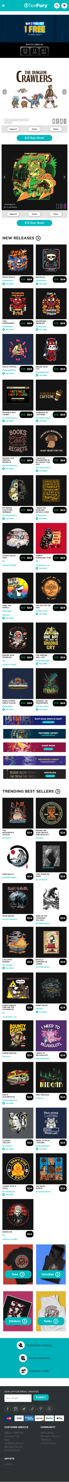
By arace (6, 1056)
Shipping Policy (14, 1443)
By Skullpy (7, 706)
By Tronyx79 (41, 880)
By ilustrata (7, 281)
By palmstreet (42, 372)
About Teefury (14, 1433)
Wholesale (11, 1450)
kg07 (9, 122)
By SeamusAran (43, 1192)
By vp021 (6, 838)
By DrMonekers (9, 878)
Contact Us (11, 1436)
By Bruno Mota (9, 370)
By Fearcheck (42, 706)
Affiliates (47, 1433)
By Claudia (7, 965)
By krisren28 (41, 611)
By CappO (7, 1146)
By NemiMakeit (43, 1146)
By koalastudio (43, 661)
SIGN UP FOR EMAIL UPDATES (21, 1391)
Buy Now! (34, 138)
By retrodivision (9, 919)
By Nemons (41, 515)
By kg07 (39, 838)
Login (8, 1464)
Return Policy (13, 1447)
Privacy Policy (50, 1436)
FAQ (6, 1440)
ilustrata (12, 207)
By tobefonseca (9, 418)
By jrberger (41, 281)
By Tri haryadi (8, 1192)
